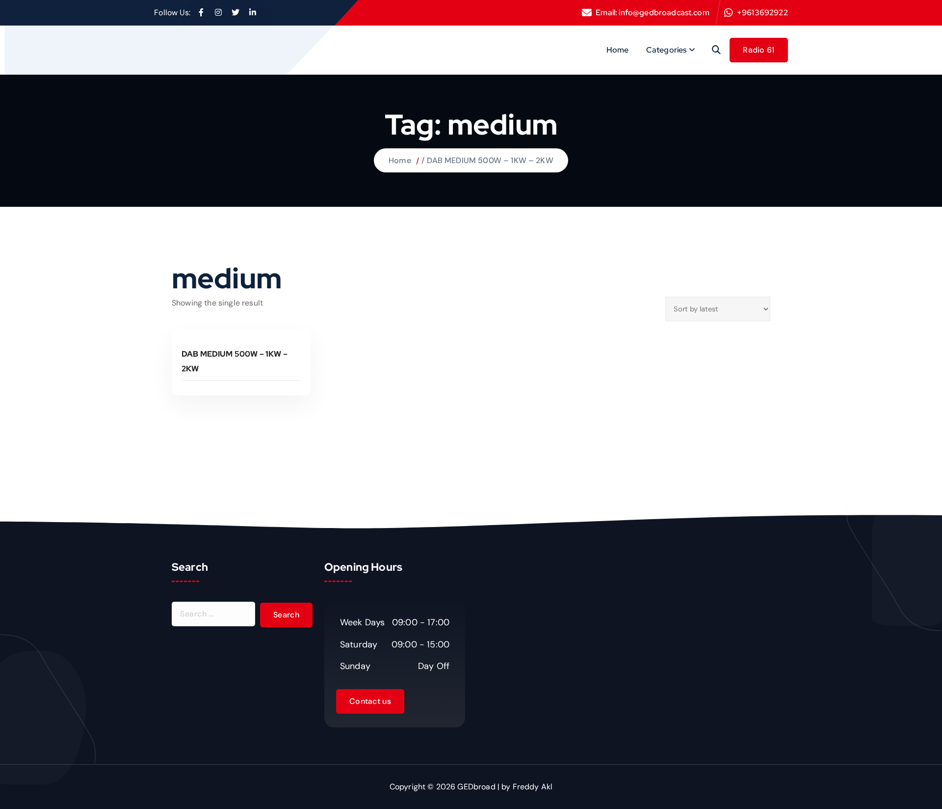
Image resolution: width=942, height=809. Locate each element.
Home (617, 50)
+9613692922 (762, 12)
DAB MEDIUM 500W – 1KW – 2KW (490, 160)
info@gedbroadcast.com (664, 12)
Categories (666, 50)
